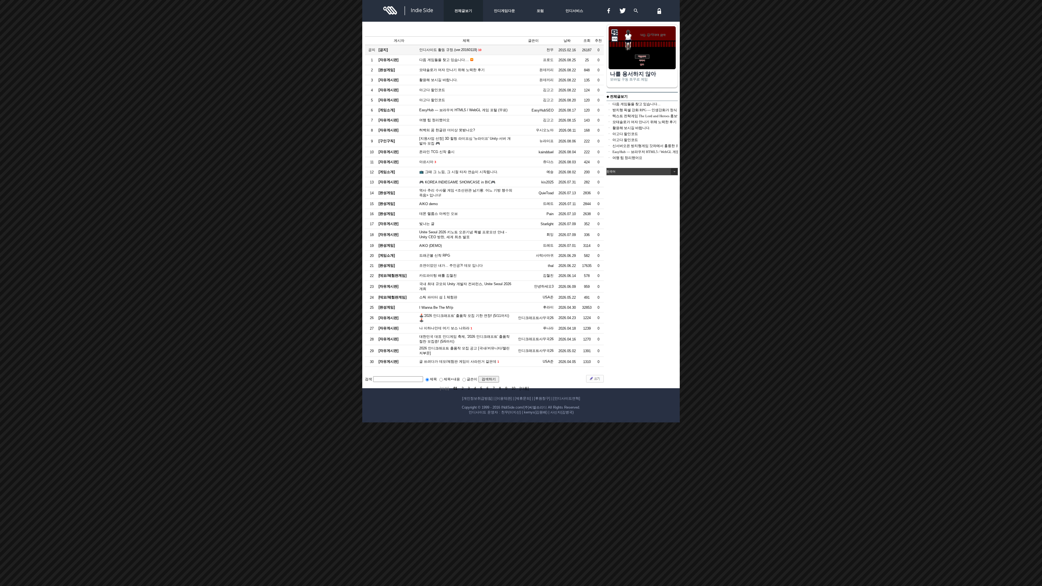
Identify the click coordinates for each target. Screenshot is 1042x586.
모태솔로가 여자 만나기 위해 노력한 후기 (452, 70)
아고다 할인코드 (432, 90)
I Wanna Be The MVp (436, 307)
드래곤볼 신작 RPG (434, 255)
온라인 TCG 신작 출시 (437, 152)
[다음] (524, 388)
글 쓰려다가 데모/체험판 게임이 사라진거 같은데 (457, 361)
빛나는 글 (426, 224)
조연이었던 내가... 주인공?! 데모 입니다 (451, 265)
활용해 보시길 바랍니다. (438, 80)
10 (513, 388)
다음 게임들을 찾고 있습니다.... (444, 60)
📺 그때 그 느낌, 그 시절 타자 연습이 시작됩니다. (458, 172)
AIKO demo (428, 204)
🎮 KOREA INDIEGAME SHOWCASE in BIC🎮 (457, 182)
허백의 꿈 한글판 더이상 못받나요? (447, 130)
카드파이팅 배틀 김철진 (438, 275)
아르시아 (426, 162)
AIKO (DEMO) (430, 246)
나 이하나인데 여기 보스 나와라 (444, 328)
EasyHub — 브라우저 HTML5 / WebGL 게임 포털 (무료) (463, 110)
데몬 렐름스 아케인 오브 (438, 214)
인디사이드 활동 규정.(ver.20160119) (448, 50)
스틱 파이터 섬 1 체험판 (438, 297)
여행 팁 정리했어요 (434, 120)
